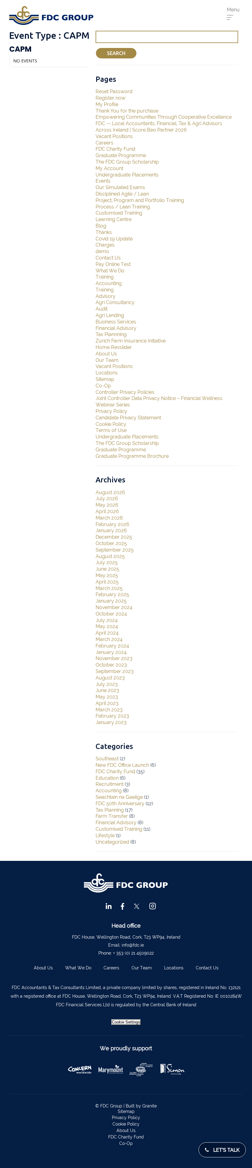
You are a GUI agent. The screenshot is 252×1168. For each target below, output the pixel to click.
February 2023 (112, 716)
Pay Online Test (113, 264)
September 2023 (115, 671)
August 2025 (110, 556)
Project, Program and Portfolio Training (140, 200)
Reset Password (114, 91)
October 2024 (111, 614)
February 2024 (112, 646)
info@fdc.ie (133, 945)
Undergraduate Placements (127, 175)
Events (103, 181)
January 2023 (111, 722)
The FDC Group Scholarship (127, 162)
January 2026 (111, 530)
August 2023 (110, 678)
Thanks (104, 232)
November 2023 (114, 658)
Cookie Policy (111, 424)
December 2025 (114, 537)
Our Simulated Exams (120, 187)
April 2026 (107, 511)
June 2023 (107, 690)
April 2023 (107, 703)
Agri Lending (110, 315)
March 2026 (109, 518)
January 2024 (111, 652)
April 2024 (107, 633)
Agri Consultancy (115, 302)
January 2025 (111, 601)
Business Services (116, 322)
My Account (109, 168)
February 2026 (112, 524)
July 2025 (107, 562)
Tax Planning (110, 810)
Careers (104, 143)
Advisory (106, 296)
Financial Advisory (116, 328)
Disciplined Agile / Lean (122, 194)
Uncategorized (112, 842)
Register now (110, 98)
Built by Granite (141, 1105)
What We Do (110, 271)
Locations (107, 373)
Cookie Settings (126, 1022)
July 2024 (107, 620)
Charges (105, 245)
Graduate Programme (121, 155)
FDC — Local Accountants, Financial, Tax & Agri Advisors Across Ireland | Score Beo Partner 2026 (159, 127)
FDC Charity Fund (115, 149)
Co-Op (103, 386)
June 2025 (107, 569)
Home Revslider (114, 347)
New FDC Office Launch (122, 765)
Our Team (107, 360)
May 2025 (107, 575)
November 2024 (114, 607)
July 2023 (107, 684)
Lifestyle (105, 835)
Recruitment (110, 784)
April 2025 (107, 582)
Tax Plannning (111, 334)
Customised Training (119, 213)
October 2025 (111, 543)
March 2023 (109, 710)
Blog (101, 226)
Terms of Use (111, 430)
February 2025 (112, 594)
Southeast (107, 759)
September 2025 (115, 550)
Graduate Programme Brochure (132, 456)
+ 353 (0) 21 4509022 (133, 953)
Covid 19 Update (114, 239)
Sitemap (105, 379)
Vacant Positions (114, 136)
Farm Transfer (112, 816)
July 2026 (107, 498)
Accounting (109, 283)
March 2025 (109, 588)
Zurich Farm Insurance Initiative (131, 341)
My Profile (107, 104)
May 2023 (107, 697)
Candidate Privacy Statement (128, 418)
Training (105, 277)
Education (107, 778)
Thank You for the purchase (127, 111)
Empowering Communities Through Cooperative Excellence (164, 117)
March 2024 (109, 639)
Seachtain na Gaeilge (119, 797)
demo (102, 251)
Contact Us (108, 258)
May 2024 (107, 626)
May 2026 (107, 505)
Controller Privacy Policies (125, 392)
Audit (102, 309)
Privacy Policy (111, 411)
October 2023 (111, 665)
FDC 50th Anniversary (120, 803)
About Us (106, 354)
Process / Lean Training (123, 207)
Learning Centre (114, 219)
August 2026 (110, 492)
